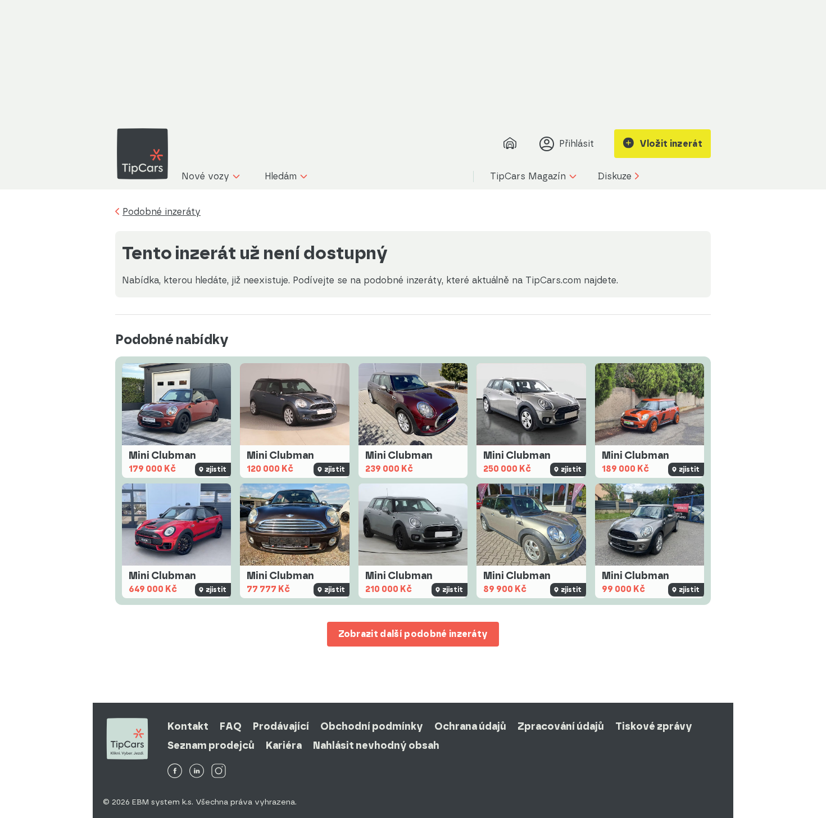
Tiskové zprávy (653, 726)
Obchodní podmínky (371, 726)
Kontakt (187, 726)
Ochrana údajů (470, 726)
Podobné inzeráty (161, 211)
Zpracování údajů (561, 726)
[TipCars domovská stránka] (146, 153)
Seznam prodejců (211, 745)
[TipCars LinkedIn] (196, 771)
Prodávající (281, 726)
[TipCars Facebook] (174, 771)
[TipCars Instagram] (218, 771)
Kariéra (284, 745)
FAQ (231, 726)
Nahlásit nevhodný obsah (376, 745)
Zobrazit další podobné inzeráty (413, 634)
